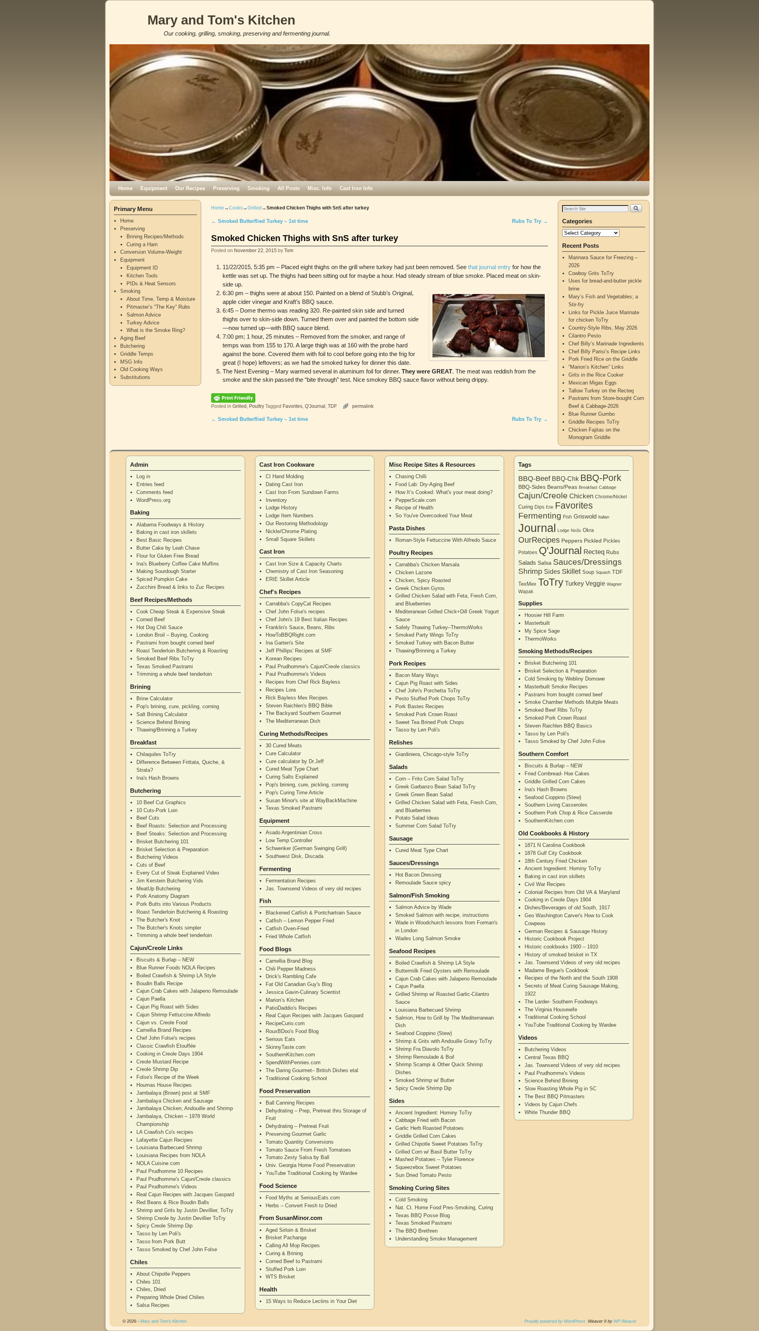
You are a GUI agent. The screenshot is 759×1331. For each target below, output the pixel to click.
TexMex (527, 584)
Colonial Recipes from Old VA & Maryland (572, 892)
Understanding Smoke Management (436, 1239)
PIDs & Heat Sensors (151, 284)
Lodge (563, 530)
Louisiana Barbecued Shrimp (169, 1147)
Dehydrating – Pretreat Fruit (297, 1126)
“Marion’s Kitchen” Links (596, 367)
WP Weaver (625, 1321)
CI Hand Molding (285, 476)
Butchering (132, 346)
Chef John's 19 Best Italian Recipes (306, 619)
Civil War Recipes (545, 884)
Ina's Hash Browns (157, 778)
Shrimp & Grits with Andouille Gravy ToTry (443, 1041)
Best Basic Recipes (159, 540)
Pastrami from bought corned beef (175, 643)
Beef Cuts (147, 818)
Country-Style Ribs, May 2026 (602, 328)
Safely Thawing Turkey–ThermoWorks (439, 627)
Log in (143, 476)
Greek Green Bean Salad (424, 794)
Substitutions (135, 377)
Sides (552, 571)
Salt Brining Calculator (161, 714)
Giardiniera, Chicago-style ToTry (432, 754)
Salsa (544, 563)
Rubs (612, 552)
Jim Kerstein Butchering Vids (169, 881)
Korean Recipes (284, 659)
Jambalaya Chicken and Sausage (174, 1101)
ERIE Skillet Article (288, 579)
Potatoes (527, 552)
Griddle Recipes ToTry (593, 422)
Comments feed (154, 492)
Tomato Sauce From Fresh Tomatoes (308, 1150)
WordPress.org (153, 500)
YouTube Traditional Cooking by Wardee (311, 1173)
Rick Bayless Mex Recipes (297, 698)
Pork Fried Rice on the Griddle (603, 359)
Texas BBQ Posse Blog (422, 1215)
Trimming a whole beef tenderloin (174, 674)
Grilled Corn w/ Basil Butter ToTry (433, 1152)
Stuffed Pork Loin (286, 1269)
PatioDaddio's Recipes (291, 1008)
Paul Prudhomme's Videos (166, 1187)
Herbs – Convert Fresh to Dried (301, 1205)
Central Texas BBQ (547, 1057)
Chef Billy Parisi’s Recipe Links (604, 351)
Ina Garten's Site (285, 643)
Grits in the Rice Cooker (595, 375)
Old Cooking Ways (141, 369)
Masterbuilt (537, 623)
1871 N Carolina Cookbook (555, 845)
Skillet (571, 571)
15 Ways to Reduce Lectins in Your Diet (311, 1301)
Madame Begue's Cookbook (557, 970)
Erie (549, 507)
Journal (537, 527)
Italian (603, 517)
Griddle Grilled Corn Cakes (425, 1136)
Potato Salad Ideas (417, 818)
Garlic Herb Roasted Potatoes (429, 1128)
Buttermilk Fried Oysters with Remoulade (442, 971)
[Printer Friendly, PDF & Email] (233, 397)
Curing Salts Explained (292, 777)
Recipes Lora (281, 690)
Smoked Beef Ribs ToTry (165, 659)
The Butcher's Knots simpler (168, 928)
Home (125, 188)
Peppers (571, 540)
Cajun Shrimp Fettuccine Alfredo (173, 1015)
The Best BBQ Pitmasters (555, 1096)
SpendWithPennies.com (293, 1062)
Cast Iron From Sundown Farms (302, 492)
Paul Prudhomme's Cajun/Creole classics (183, 1179)
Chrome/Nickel (611, 496)
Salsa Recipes (153, 1305)
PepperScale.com (415, 500)
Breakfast (588, 487)
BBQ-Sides (532, 487)
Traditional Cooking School (296, 1078)
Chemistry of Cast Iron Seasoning (304, 571)
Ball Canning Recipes (290, 1103)
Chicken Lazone (413, 572)
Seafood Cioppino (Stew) (423, 1033)
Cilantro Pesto (584, 336)
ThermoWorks (541, 639)
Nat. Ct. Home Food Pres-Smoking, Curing (444, 1207)
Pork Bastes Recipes (419, 706)
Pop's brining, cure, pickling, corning (177, 706)
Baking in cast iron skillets (166, 532)
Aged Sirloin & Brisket (291, 1230)
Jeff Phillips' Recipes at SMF (299, 651)
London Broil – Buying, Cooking (172, 635)
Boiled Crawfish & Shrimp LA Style (176, 975)
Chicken (581, 496)
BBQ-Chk (565, 478)
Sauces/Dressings (587, 562)
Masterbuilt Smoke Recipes (556, 687)
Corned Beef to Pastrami (294, 1261)
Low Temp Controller (289, 840)
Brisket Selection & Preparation (172, 849)
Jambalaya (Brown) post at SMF (173, 1093)
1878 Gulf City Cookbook (553, 853)
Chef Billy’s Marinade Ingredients (606, 344)
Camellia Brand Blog (289, 961)
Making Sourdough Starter (166, 571)
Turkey (574, 583)
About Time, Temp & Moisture (160, 299)
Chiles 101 (148, 1282)
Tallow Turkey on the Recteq (601, 391)
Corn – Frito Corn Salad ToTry (429, 779)
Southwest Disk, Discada (294, 856)
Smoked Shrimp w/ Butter (424, 1080)
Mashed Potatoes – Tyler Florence (434, 1159)
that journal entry (489, 267)
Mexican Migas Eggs (592, 383)
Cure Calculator (283, 753)
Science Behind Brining (163, 722)
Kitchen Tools (142, 276)
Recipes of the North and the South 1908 (571, 978)
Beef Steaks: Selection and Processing (181, 834)
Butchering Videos (157, 857)
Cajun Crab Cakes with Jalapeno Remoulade (187, 991)
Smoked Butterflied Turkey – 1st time (259, 221)
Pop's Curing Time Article (294, 793)
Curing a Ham (142, 244)
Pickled (593, 540)
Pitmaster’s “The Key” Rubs (158, 307)
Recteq (593, 552)
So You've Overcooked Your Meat (433, 515)
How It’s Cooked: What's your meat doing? (444, 492)
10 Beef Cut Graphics (161, 802)
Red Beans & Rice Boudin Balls (172, 1202)
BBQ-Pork (600, 478)
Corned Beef (150, 619)
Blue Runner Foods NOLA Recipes (175, 968)
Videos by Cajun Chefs (551, 1104)
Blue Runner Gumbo (591, 414)
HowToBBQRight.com (290, 635)
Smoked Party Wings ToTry (427, 635)
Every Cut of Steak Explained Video (177, 873)
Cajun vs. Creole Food (161, 1023)
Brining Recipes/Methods (155, 236)
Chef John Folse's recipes (166, 1038)
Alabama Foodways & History (170, 525)
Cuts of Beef (150, 865)
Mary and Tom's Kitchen (221, 20)
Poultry (256, 406)
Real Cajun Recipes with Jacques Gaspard (185, 1194)
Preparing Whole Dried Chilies (170, 1297)
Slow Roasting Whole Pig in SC (561, 1089)
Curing (525, 507)
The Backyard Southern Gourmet (303, 713)
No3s (576, 530)
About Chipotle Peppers (163, 1274)
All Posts (289, 188)
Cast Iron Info (356, 188)
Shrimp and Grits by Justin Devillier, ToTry (184, 1210)
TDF (332, 406)
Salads (527, 562)
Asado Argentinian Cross (294, 832)
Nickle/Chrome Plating (291, 531)
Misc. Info (320, 188)
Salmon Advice (143, 315)
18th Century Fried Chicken (556, 861)
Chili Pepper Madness (291, 969)
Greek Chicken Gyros (420, 588)
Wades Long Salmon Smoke (428, 938)
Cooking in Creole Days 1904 (169, 1054)
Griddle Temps (136, 354)
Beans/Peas (562, 487)
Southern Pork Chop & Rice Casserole (568, 813)
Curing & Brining (284, 1253)
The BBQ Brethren (416, 1231)
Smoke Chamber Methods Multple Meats (571, 702)
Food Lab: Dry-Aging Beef (425, 484)
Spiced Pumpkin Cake (161, 579)
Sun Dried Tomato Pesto (423, 1175)
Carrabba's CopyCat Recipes (298, 604)
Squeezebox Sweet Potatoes (428, 1167)
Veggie (595, 583)
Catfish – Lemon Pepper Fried (300, 921)
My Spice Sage (542, 631)
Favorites (292, 406)
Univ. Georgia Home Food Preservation (310, 1165)
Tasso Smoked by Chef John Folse (176, 1249)
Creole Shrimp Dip (157, 1069)
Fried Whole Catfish (288, 936)
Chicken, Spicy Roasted (423, 580)
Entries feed (150, 484)
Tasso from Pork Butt (160, 1241)
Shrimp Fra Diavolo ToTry (424, 1049)
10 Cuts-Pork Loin (156, 810)
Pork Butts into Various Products (173, 904)
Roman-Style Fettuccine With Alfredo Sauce (445, 540)
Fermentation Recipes (291, 881)
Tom (288, 250)
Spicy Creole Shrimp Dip (164, 1226)
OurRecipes (539, 539)
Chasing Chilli (411, 476)
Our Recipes (190, 188)
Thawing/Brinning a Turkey (166, 730)
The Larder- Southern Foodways (561, 1002)
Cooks (236, 208)
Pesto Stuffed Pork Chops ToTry (432, 698)
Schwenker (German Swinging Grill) (306, 848)
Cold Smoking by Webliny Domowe (565, 679)
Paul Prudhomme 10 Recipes (169, 1171)
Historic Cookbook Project (554, 939)
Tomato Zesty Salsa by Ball (297, 1157)
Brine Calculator (154, 698)
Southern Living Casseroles (556, 805)
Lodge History (281, 508)
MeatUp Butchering (158, 889)
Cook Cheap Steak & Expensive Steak (180, 612)
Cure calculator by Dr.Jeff (295, 761)
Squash (603, 572)
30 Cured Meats (284, 745)
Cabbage (607, 487)
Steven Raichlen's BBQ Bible (299, 706)
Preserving (226, 188)
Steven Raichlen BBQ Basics (558, 726)
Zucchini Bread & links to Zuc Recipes (180, 587)
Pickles (611, 541)
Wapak (525, 591)
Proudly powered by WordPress (554, 1321)
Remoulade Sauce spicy (423, 883)
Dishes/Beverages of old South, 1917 (567, 908)
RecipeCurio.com (285, 1023)
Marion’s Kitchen (285, 1000)
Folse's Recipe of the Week (167, 1077)
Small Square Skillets (290, 539)
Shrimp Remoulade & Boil (424, 1057)
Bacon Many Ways (417, 675)
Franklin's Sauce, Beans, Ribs (300, 627)
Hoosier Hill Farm (544, 615)
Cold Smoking (411, 1200)
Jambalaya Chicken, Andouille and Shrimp (184, 1108)
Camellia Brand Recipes (163, 1030)
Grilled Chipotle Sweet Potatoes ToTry (439, 1144)
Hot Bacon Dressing (418, 875)
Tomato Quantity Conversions (300, 1142)
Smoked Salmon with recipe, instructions (442, 915)
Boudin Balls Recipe (159, 983)
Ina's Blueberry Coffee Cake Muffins (177, 564)
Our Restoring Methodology (297, 523)
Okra (588, 530)
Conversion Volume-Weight (151, 252)
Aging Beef (132, 338)
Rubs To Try (530, 221)
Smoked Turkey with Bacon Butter (434, 643)
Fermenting (539, 515)
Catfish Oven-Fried (287, 928)
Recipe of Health (414, 508)
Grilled (254, 208)
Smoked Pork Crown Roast (426, 714)
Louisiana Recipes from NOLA (171, 1155)
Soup (588, 572)
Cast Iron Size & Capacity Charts (304, 564)
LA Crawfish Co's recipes (164, 1132)
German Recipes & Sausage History (566, 931)
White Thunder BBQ (547, 1112)
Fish (567, 517)
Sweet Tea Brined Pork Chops (429, 722)
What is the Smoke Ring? (155, 330)
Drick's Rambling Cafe (291, 976)
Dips (539, 507)
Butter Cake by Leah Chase (168, 548)
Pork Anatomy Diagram (162, 896)
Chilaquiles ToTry (156, 754)
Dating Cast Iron (284, 484)
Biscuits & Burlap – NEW (165, 960)
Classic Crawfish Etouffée (166, 1046)
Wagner (614, 584)
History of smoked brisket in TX (561, 955)
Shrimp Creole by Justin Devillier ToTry (181, 1218)
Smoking (258, 188)
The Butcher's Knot (158, 920)
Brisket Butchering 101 (162, 842)
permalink (363, 406)
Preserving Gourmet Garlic (296, 1134)
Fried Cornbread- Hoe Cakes (557, 774)
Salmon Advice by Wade (423, 907)
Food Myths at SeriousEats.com (303, 1198)
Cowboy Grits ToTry (591, 273)
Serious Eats (280, 1039)
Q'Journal (315, 406)
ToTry (550, 582)
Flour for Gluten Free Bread (167, 556)
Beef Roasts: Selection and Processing (181, 826)
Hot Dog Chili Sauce (159, 627)
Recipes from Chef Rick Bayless (303, 682)
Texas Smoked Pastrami (164, 666)
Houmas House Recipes (164, 1085)
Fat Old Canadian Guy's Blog (299, 984)
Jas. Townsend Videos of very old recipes (313, 889)
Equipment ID (142, 268)
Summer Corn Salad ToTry (425, 826)
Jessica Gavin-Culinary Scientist (303, 992)
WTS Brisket (280, 1277)
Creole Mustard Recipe (162, 1062)
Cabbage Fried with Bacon (425, 1120)
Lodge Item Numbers (289, 515)
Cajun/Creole (543, 495)
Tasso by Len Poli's (158, 1234)
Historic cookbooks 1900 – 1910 (561, 947)
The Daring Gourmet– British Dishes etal (312, 1070)
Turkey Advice (142, 323)
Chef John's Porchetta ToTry (428, 691)
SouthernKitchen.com (290, 1055)
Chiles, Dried (151, 1289)
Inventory (276, 500)
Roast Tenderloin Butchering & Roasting (182, 651)
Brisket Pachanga (286, 1238)
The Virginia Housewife (551, 1009)
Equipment (153, 188)
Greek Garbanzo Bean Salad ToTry (435, 787)
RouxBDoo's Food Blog (292, 1031)
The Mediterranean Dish (293, 721)
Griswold (585, 516)
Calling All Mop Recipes (293, 1245)
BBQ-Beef (534, 479)
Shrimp (530, 571)
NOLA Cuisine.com (158, 1163)
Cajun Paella (150, 999)
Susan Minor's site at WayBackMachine (311, 800)
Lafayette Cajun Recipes (164, 1140)
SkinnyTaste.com (286, 1047)
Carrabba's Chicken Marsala (427, 564)
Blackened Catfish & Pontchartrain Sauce (313, 913)
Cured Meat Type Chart (292, 769)
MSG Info (131, 362)
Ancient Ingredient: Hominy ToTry (433, 1113)
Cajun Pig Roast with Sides (167, 1007)
